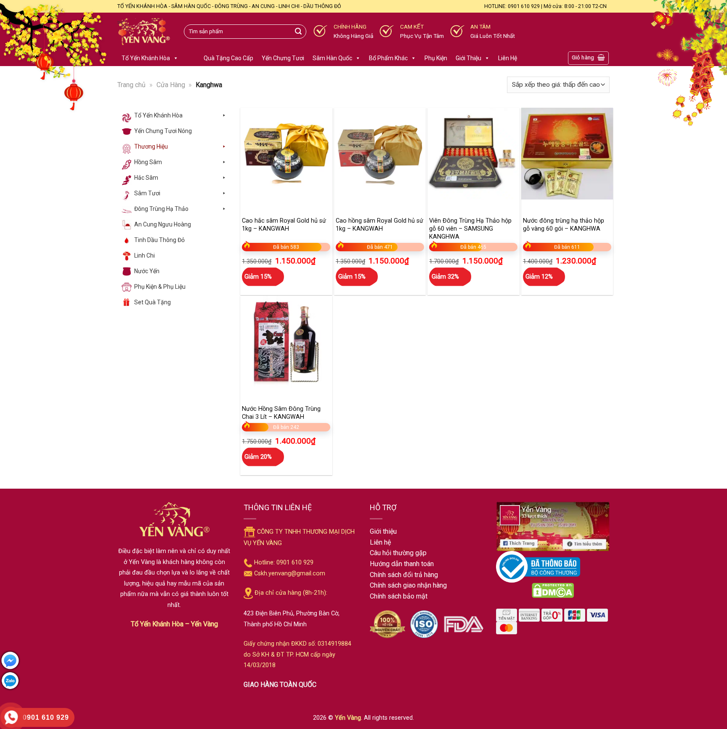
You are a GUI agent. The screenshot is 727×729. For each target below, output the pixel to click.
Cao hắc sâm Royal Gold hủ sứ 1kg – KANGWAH (284, 224)
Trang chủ (131, 85)
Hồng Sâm (148, 162)
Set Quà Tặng (152, 302)
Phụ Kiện (436, 58)
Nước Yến (146, 271)
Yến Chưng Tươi (283, 58)
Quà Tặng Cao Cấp (228, 58)
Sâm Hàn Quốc (332, 58)
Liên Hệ (507, 58)
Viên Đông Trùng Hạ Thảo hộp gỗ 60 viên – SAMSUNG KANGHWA (470, 228)
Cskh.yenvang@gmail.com (289, 573)
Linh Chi (144, 255)
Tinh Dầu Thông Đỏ (159, 240)
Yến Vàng (348, 717)
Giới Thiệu (468, 58)
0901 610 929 (294, 562)
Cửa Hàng (171, 85)
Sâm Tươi (147, 193)
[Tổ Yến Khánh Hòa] (144, 31)
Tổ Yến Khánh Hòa (146, 58)
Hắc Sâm (146, 177)
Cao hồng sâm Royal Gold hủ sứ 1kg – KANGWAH (379, 224)
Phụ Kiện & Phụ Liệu (160, 286)
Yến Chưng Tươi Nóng (163, 131)
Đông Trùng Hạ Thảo (161, 208)
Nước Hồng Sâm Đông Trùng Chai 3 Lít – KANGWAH (281, 412)
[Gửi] (298, 31)
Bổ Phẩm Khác (388, 58)
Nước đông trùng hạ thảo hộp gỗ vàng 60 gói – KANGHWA (563, 224)
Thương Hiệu (151, 146)
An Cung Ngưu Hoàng (162, 224)
